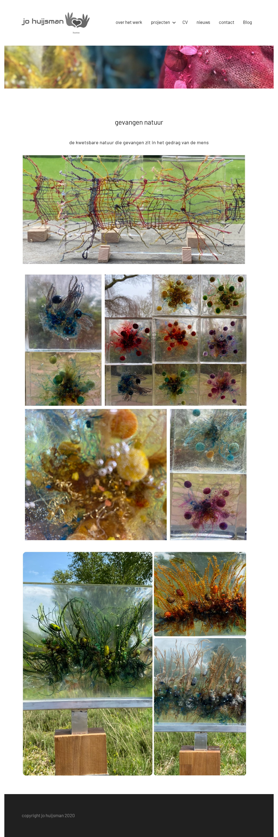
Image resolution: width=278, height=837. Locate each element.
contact (226, 22)
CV (185, 22)
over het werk (129, 22)
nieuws (203, 22)
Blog (247, 22)
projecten (160, 22)
